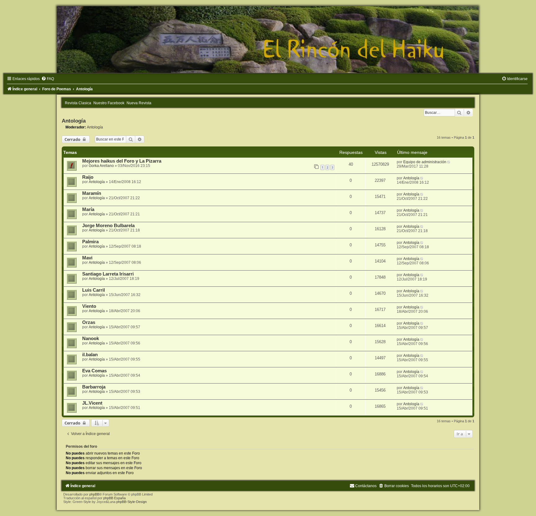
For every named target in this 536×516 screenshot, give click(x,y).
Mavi (87, 257)
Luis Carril (93, 290)
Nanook (90, 338)
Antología (74, 120)
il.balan (90, 354)
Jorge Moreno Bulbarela (108, 225)
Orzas (88, 322)
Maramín (91, 193)
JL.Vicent (92, 403)
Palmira (90, 241)
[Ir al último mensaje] (449, 162)
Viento (89, 306)
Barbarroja (93, 386)
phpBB (94, 494)
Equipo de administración (424, 162)
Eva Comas (94, 370)
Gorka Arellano (101, 166)
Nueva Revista (139, 103)
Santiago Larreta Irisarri (108, 273)
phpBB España (114, 498)
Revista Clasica (78, 103)
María (88, 209)
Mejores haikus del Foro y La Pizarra (121, 161)
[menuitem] (47, 79)
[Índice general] (268, 39)
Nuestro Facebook (108, 103)
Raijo (87, 177)
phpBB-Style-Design (131, 502)
